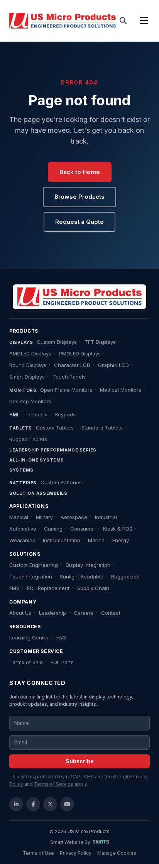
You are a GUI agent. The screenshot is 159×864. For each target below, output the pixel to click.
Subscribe (80, 761)
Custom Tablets (55, 427)
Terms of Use (38, 853)
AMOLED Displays (30, 353)
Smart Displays (27, 377)
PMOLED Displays (80, 353)
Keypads (65, 414)
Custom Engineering (33, 565)
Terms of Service (53, 784)
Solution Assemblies (38, 493)
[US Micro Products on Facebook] (33, 804)
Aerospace (74, 517)
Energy (120, 540)
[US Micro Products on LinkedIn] (16, 804)
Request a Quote (79, 221)
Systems (21, 470)
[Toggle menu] (144, 21)
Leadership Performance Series (52, 450)
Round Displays (27, 365)
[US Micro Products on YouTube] (67, 804)
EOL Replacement (48, 588)
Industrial (106, 517)
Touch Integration (30, 576)
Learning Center (29, 637)
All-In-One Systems (36, 460)
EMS (14, 588)
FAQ (61, 637)
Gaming (53, 529)
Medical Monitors (120, 390)
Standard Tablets (102, 427)
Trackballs (34, 414)
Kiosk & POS (117, 529)
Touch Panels (69, 377)
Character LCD (72, 365)
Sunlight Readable (81, 576)
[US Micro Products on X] (50, 804)
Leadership (52, 613)
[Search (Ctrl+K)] (123, 20)
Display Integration (88, 565)
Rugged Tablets (28, 439)
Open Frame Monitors (66, 390)
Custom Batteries (61, 482)
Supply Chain (93, 588)
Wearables (22, 540)
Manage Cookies (116, 853)
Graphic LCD (113, 365)
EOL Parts (62, 662)
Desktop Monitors (30, 401)
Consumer (82, 529)
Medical (18, 517)
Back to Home (79, 172)
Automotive (22, 529)
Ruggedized (125, 576)
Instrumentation (61, 540)
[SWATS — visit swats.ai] (101, 842)
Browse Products (79, 196)
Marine (96, 540)
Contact (110, 613)
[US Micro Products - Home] (62, 21)
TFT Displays (100, 342)
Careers (83, 613)
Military (44, 517)
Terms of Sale (26, 662)
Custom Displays (57, 342)
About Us (20, 613)
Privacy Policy (75, 853)
